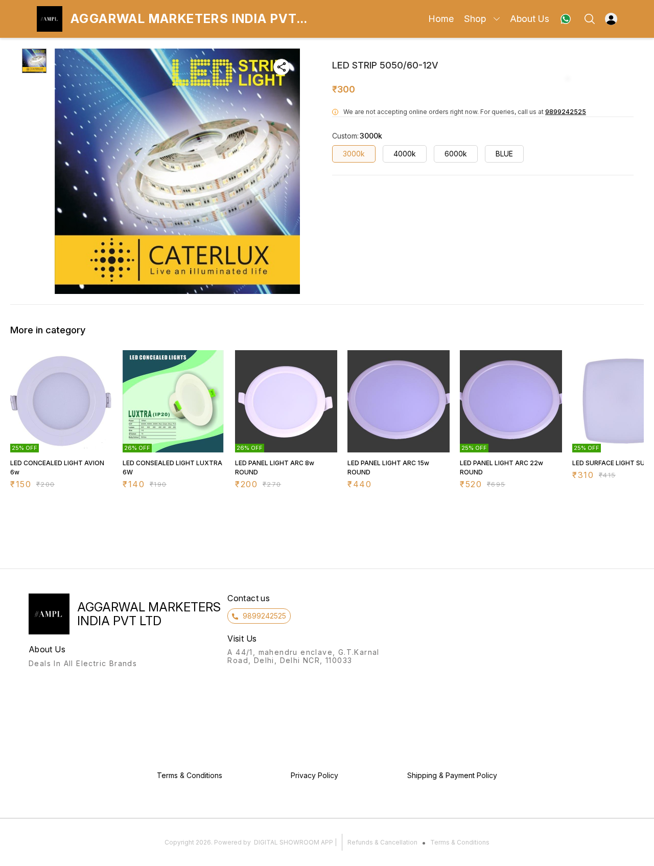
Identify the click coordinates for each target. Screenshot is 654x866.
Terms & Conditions (459, 842)
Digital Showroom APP (293, 842)
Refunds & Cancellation (382, 842)
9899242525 (565, 112)
